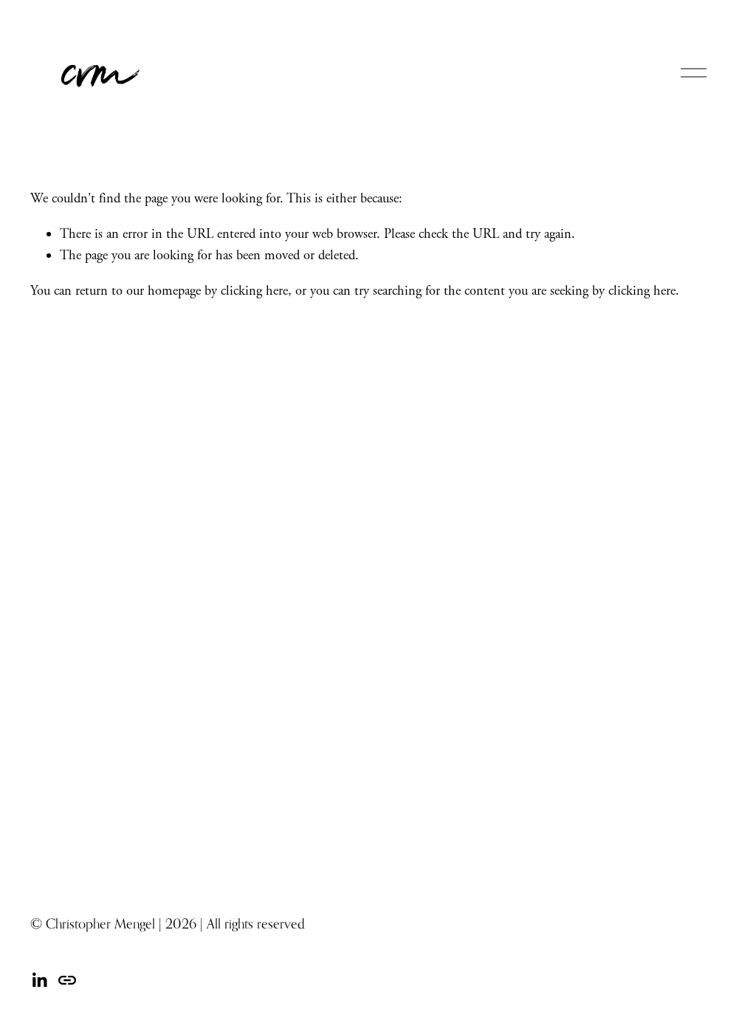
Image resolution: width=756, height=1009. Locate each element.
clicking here (254, 291)
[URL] (67, 980)
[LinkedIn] (39, 980)
